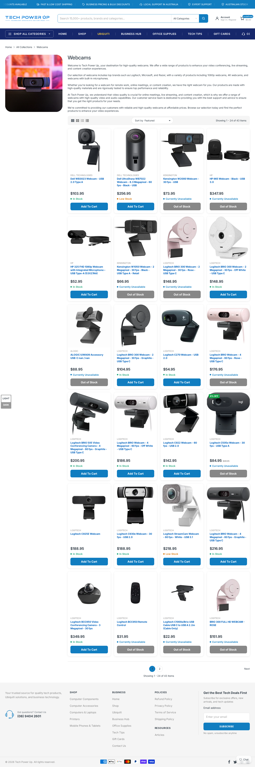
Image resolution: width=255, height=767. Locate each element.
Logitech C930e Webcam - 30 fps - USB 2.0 (134, 535)
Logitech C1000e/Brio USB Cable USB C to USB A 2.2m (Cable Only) (179, 625)
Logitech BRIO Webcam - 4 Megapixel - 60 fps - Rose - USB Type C (226, 358)
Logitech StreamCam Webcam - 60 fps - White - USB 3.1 (181, 535)
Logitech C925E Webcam (85, 533)
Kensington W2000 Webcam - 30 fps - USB (181, 180)
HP (211, 175)
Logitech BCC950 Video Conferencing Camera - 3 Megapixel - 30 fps (85, 625)
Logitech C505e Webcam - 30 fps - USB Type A (227, 444)
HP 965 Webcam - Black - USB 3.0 (227, 180)
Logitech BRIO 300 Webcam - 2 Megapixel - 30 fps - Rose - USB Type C (181, 270)
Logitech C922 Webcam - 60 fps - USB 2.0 (180, 444)
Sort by (139, 120)
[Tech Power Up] (27, 18)
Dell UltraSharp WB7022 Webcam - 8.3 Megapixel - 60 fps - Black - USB (134, 182)
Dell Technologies (81, 175)
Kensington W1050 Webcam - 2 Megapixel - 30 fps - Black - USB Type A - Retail (135, 270)
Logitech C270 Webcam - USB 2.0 (180, 356)
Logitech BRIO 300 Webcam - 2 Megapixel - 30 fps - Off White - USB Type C (228, 270)
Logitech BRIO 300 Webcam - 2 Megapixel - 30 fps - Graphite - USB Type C (135, 358)
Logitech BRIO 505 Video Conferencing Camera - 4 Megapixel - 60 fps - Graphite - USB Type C (88, 447)
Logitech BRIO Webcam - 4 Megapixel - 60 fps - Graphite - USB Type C (228, 537)
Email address (212, 707)
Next (247, 668)
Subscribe (226, 726)
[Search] (203, 18)
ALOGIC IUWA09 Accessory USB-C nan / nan (86, 356)
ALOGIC (74, 351)
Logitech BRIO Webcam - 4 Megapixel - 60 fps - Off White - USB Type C (135, 446)
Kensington (170, 175)
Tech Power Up (23, 761)
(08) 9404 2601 (29, 716)
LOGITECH (168, 263)
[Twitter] (235, 762)
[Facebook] (229, 762)
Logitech (122, 351)
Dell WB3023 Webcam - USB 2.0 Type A (87, 180)
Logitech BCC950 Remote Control (132, 623)
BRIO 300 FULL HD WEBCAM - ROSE (227, 623)
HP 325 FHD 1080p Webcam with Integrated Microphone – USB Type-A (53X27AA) (87, 270)
